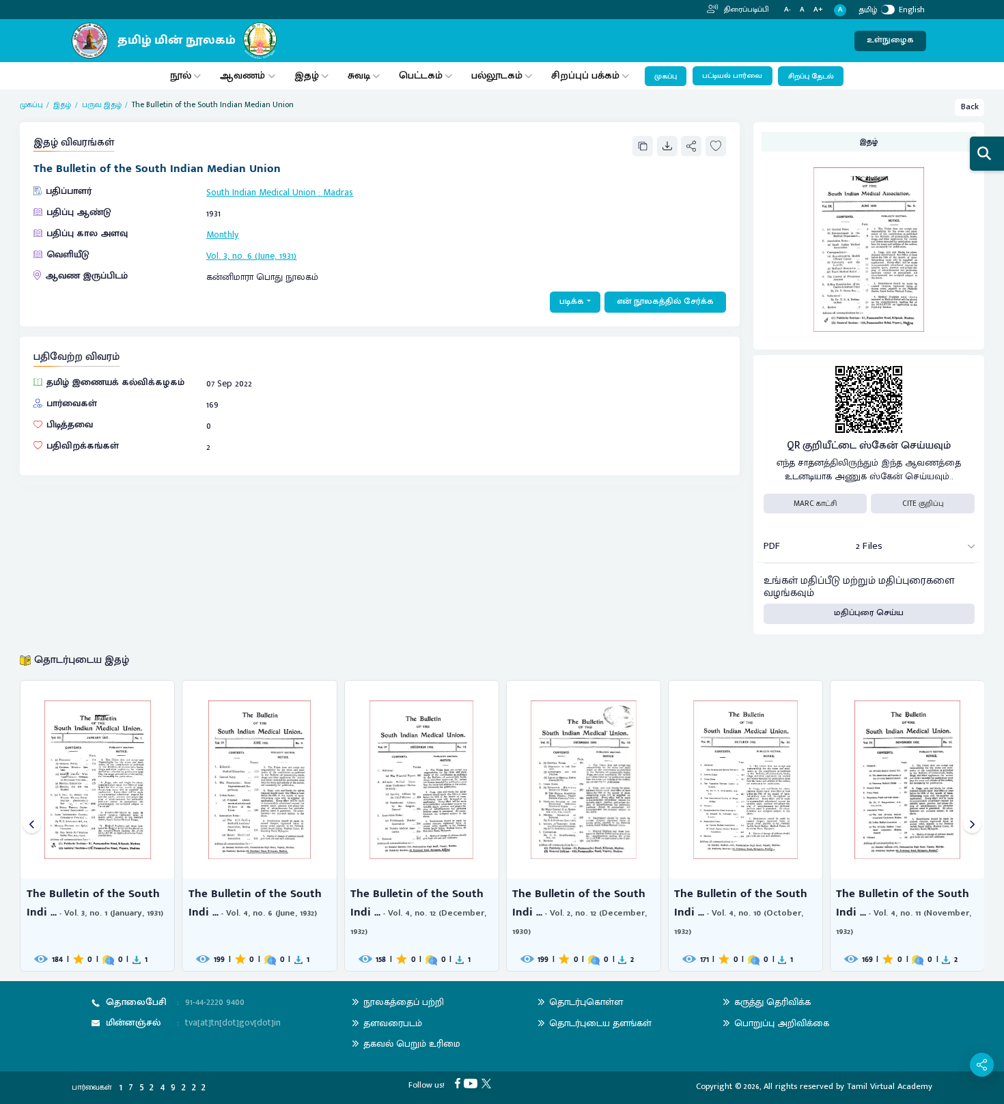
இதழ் (306, 75)
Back (970, 107)
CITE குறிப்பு (923, 503)
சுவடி (359, 75)
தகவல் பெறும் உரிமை (411, 1043)
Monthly (222, 234)
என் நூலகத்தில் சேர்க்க (665, 301)
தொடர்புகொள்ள (586, 1002)
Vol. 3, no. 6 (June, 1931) (251, 256)
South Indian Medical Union (261, 192)
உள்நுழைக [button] (890, 40)
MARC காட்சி (815, 503)
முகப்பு (665, 76)
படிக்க (571, 301)
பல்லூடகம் (496, 75)
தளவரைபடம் (392, 1023)
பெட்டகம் (421, 75)
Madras (338, 192)
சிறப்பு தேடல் (811, 76)
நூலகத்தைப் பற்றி (403, 1002)
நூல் (180, 75)
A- (787, 10)
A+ (818, 10)
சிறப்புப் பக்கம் (585, 75)
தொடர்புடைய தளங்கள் (600, 1023)
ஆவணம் (244, 75)
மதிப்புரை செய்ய (869, 613)
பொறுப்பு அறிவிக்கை (781, 1023)
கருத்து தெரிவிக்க (772, 1002)
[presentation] (32, 826)
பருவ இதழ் (102, 105)
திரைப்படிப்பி (745, 9)
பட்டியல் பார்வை (732, 76)
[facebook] (459, 1083)
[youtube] (473, 1083)
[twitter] (488, 1083)
